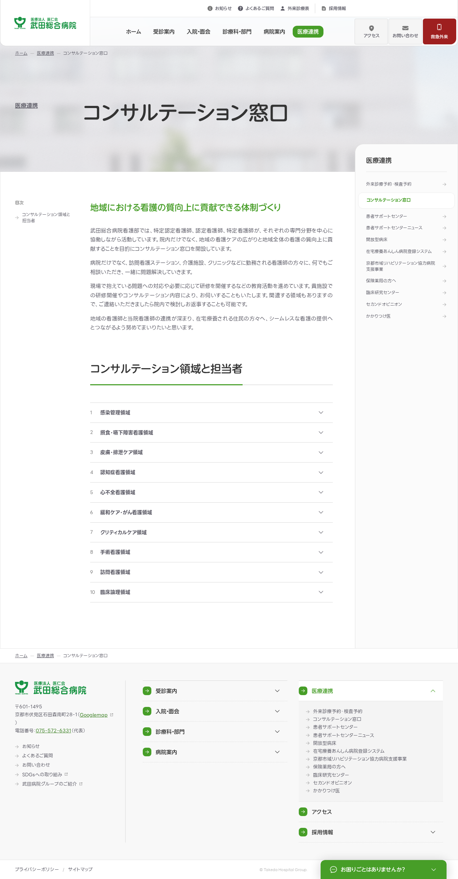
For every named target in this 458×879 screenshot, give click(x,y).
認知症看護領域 (112, 472)
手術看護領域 (110, 552)
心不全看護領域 (112, 492)
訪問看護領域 (110, 572)
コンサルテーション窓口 (388, 200)
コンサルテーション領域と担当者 (46, 218)
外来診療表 (298, 8)
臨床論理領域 (110, 592)
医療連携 (26, 105)
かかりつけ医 (378, 316)
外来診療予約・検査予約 (388, 184)
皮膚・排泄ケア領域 (116, 452)
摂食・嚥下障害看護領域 (121, 432)
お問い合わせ (405, 35)
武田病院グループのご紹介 (49, 784)
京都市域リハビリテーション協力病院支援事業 (400, 266)
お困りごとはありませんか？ (373, 869)
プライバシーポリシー (37, 869)
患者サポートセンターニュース (394, 227)
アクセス (371, 35)
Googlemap (94, 715)
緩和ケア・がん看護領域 (121, 512)
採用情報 (337, 8)
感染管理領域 (110, 412)
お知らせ (223, 8)
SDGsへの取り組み (42, 775)
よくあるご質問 (259, 8)
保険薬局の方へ (381, 280)
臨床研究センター (382, 292)
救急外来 (439, 36)
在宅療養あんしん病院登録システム (399, 251)
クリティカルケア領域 (118, 532)
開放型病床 (377, 239)
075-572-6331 (53, 730)
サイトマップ (80, 869)
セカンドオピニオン (384, 304)
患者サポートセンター (386, 216)
